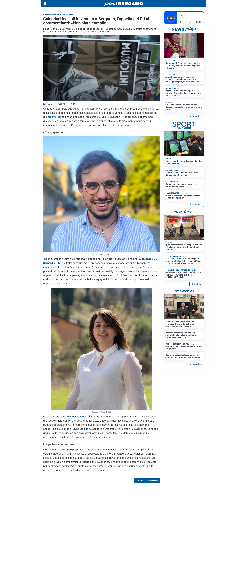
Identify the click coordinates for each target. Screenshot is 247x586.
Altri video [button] (197, 284)
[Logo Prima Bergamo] (123, 3)
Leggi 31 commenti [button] (147, 480)
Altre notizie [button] (196, 116)
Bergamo (51, 116)
